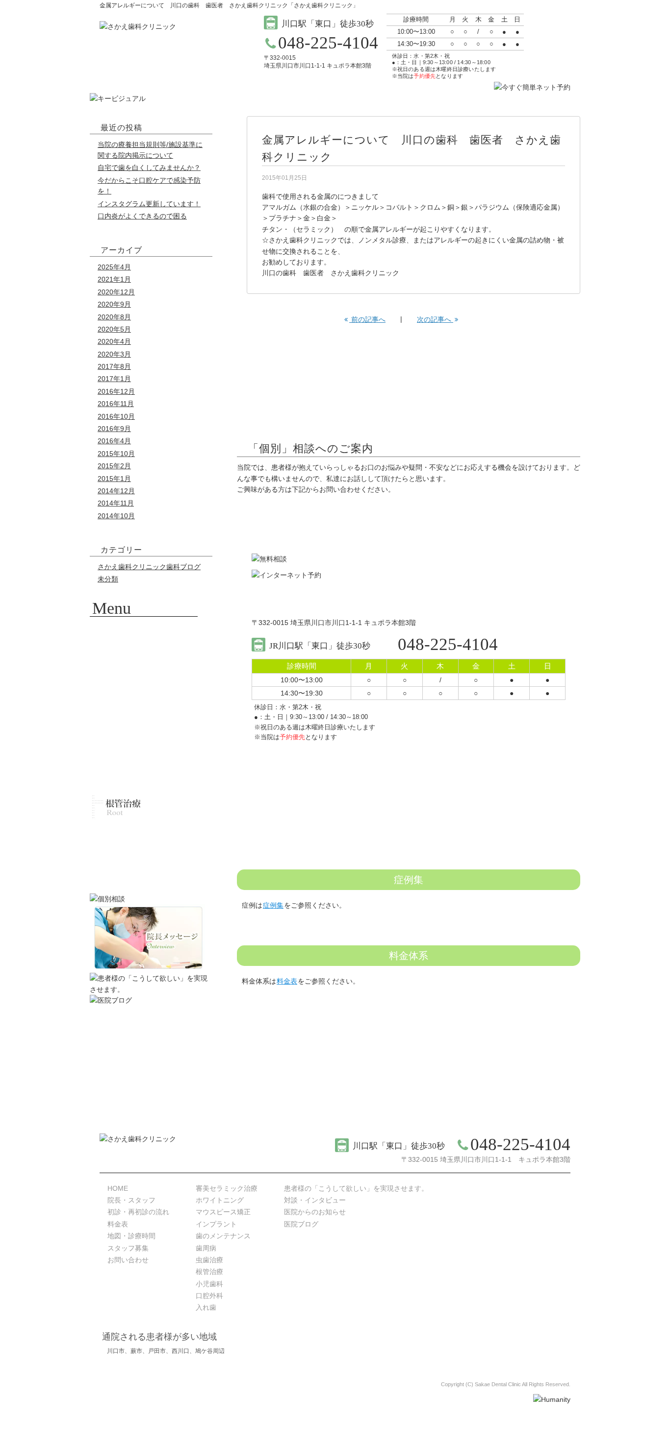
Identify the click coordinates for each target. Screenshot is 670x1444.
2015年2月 (114, 466)
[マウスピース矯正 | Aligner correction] (144, 685)
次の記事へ (435, 319)
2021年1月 (114, 279)
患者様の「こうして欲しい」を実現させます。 (356, 1188)
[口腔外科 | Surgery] (144, 856)
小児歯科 (209, 1284)
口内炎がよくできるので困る (142, 216)
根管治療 (209, 1272)
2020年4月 (114, 341)
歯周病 (206, 1248)
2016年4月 (114, 441)
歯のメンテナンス (223, 1236)
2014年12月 (116, 491)
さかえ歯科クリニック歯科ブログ (149, 567)
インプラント (216, 1224)
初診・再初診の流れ (138, 1212)
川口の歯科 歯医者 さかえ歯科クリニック (330, 273)
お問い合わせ (128, 1260)
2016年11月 (116, 404)
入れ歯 (206, 1307)
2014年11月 (116, 503)
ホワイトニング (220, 1200)
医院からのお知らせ (315, 1212)
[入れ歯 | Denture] (144, 881)
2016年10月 (116, 416)
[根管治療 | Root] (144, 807)
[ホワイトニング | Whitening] (144, 661)
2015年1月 (114, 478)
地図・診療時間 (131, 1236)
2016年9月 (114, 429)
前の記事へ (367, 319)
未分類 (108, 579)
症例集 (273, 905)
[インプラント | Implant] (144, 710)
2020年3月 (114, 354)
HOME (117, 1188)
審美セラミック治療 (227, 1188)
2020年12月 (116, 292)
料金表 (287, 981)
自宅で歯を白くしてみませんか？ (149, 167)
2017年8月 (114, 366)
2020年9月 (114, 304)
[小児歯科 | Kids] (144, 832)
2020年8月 (114, 317)
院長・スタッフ (131, 1200)
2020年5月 (114, 329)
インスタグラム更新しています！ (149, 204)
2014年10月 (116, 516)
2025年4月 (114, 267)
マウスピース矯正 (223, 1212)
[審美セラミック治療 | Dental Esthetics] (144, 636)
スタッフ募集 (128, 1248)
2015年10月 (116, 453)
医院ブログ (301, 1224)
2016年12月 (116, 391)
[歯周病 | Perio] (144, 758)
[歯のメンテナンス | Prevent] (144, 734)
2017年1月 (114, 379)
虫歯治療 (209, 1260)
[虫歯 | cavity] (144, 783)
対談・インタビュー (315, 1200)
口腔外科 (209, 1296)
